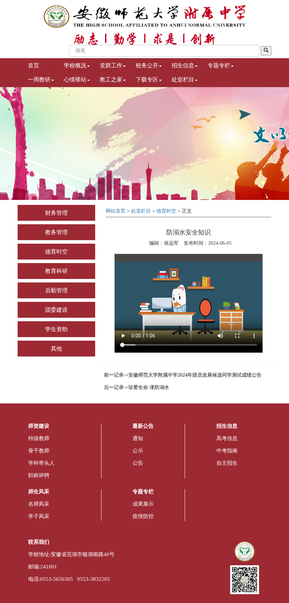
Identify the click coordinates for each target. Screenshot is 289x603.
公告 (138, 463)
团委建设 (56, 310)
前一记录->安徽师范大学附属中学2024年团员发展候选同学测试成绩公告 (183, 375)
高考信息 (227, 438)
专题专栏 (219, 65)
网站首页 (115, 211)
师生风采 (38, 491)
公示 (138, 450)
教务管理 (56, 232)
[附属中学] (144, 16)
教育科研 (56, 271)
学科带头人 (41, 463)
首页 (33, 65)
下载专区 (147, 80)
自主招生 (227, 463)
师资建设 (38, 426)
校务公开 (147, 65)
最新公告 (143, 426)
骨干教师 (38, 450)
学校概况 (75, 65)
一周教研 (39, 80)
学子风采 (38, 516)
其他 (56, 349)
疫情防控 (143, 516)
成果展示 (143, 504)
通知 (138, 438)
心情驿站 (75, 80)
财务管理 (56, 213)
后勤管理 (56, 290)
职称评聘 (38, 475)
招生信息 (183, 65)
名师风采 (38, 504)
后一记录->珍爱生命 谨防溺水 (136, 387)
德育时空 (56, 252)
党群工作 (111, 65)
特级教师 (38, 438)
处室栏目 (183, 80)
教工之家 (111, 80)
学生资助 (56, 329)
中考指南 (227, 450)
